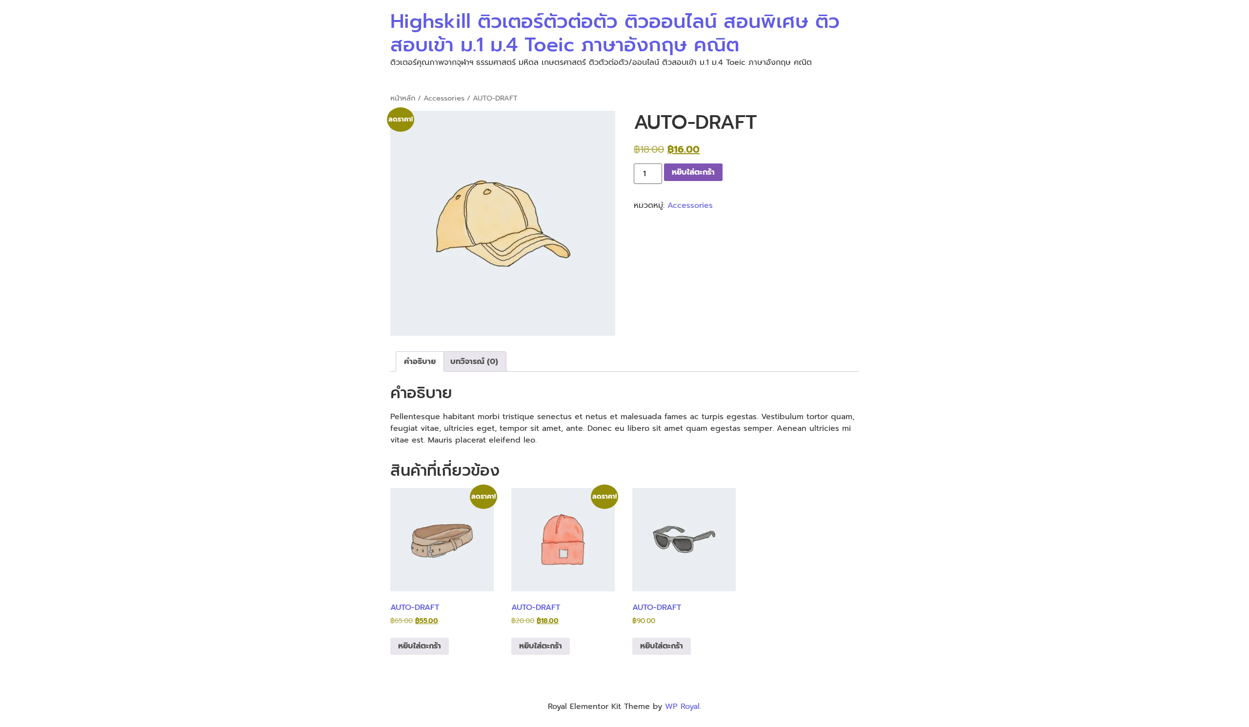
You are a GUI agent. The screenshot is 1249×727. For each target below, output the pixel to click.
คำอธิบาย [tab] (420, 361)
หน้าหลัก (402, 98)
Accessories (443, 98)
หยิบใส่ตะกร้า (693, 172)
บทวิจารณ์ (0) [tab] (474, 361)
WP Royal (682, 706)
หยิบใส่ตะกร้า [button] (419, 646)
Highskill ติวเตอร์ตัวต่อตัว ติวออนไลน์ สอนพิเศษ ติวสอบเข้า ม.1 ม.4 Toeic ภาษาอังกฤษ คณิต (615, 33)
